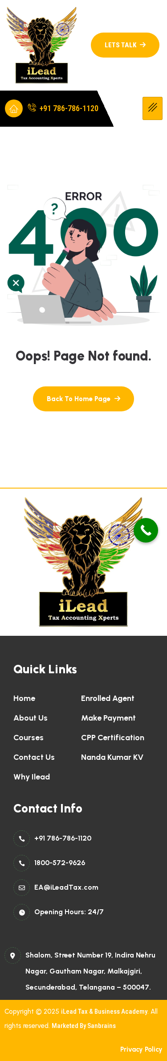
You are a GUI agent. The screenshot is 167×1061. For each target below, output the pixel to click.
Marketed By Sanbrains (84, 1026)
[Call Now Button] (146, 530)
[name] (125, 45)
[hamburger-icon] (153, 108)
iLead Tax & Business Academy (104, 1011)
